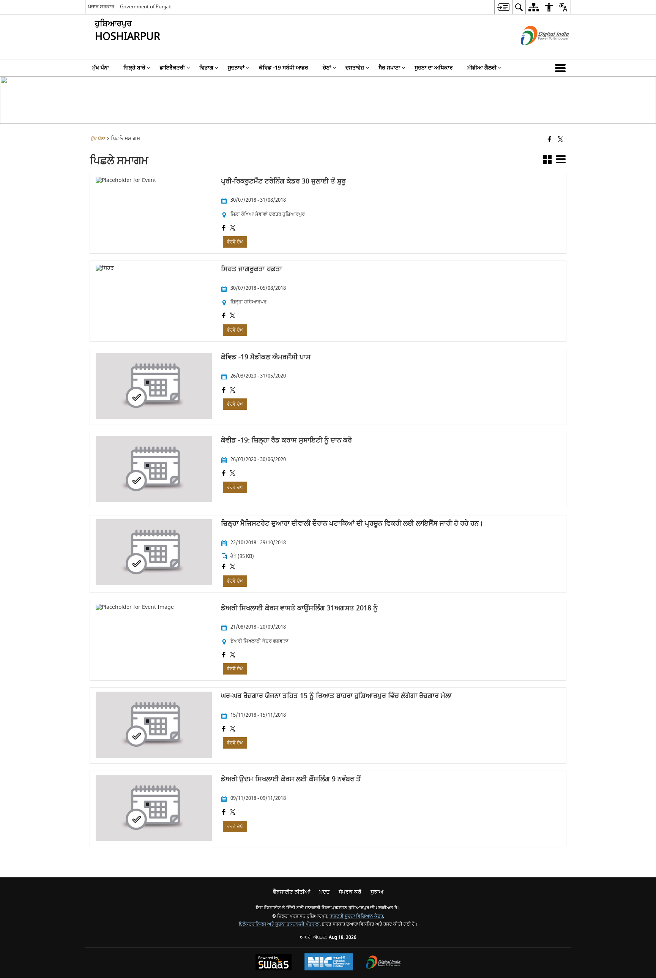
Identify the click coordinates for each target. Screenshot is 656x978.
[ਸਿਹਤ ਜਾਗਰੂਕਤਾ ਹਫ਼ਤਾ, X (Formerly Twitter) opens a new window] (232, 316)
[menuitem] (503, 7)
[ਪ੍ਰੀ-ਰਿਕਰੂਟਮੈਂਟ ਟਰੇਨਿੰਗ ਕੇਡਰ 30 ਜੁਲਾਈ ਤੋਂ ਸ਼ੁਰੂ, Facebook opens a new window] (224, 228)
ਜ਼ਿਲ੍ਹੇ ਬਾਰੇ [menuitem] (134, 68)
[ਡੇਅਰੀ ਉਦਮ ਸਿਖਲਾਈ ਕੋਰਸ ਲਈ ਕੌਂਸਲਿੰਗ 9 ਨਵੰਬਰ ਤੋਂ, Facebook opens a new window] (224, 813)
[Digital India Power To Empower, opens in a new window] (383, 963)
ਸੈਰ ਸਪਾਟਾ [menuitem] (389, 68)
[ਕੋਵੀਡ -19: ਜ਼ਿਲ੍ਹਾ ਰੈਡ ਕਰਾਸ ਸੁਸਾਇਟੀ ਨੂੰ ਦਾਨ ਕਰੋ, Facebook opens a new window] (224, 474)
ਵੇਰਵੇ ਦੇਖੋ (235, 242)
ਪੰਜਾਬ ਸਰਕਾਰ (101, 6)
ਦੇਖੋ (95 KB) (242, 556)
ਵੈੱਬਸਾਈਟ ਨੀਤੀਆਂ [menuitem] (291, 892)
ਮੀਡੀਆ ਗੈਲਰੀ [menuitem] (482, 68)
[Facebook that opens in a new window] (549, 140)
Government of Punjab (146, 6)
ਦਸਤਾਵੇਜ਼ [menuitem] (354, 68)
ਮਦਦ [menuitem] (324, 892)
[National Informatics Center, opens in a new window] (329, 963)
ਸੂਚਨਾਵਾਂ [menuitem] (236, 68)
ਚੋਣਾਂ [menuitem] (327, 68)
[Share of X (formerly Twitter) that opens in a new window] (560, 140)
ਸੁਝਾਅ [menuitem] (377, 892)
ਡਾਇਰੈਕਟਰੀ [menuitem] (172, 68)
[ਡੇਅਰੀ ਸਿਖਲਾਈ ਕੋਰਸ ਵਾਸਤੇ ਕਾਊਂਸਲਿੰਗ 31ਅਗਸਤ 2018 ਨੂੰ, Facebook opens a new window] (224, 655)
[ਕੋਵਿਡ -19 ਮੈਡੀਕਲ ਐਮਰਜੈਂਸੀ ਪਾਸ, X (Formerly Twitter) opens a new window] (232, 391)
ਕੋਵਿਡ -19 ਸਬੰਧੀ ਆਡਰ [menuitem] (283, 68)
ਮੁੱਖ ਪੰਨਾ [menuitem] (100, 68)
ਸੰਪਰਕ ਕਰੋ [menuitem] (350, 892)
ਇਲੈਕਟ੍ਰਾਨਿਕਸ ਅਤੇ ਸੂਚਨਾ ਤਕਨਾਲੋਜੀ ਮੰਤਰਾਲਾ (279, 924)
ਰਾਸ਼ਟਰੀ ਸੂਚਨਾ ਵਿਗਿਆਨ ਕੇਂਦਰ (356, 916)
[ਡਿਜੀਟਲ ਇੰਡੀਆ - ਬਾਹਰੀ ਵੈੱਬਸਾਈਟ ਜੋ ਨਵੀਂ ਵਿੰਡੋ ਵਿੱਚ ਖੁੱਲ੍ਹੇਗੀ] (535, 52)
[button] (562, 68)
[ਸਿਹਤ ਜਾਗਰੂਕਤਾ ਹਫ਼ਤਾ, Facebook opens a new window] (224, 316)
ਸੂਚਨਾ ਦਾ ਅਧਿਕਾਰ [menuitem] (434, 68)
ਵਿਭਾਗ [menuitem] (206, 68)
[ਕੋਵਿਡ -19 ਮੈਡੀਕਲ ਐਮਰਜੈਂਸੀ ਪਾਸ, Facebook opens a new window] (224, 391)
